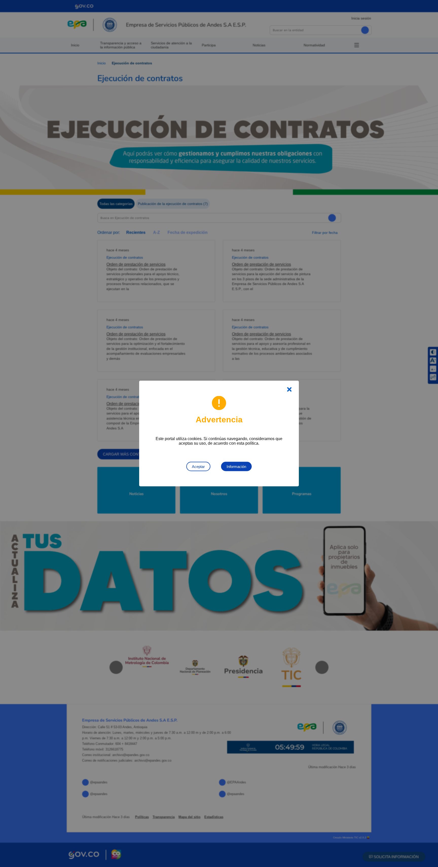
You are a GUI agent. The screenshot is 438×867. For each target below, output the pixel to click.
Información (236, 466)
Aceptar (198, 466)
